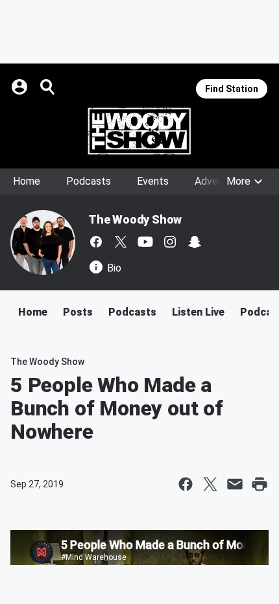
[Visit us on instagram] (170, 242)
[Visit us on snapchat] (194, 242)
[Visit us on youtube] (145, 242)
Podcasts (88, 181)
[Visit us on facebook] (96, 242)
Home (26, 181)
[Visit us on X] (120, 242)
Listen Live (198, 312)
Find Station (231, 89)
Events (153, 181)
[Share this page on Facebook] (185, 484)
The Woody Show (135, 219)
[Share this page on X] (210, 484)
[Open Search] (48, 87)
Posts (78, 312)
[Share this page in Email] (235, 484)
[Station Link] (139, 131)
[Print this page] (259, 484)
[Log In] (21, 87)
